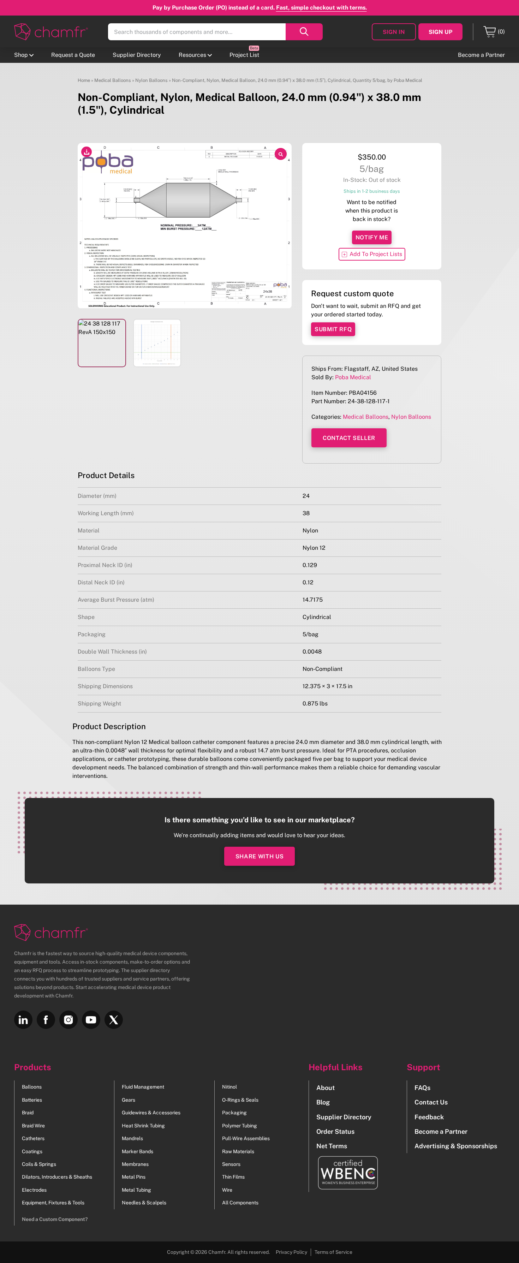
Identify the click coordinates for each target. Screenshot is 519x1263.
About (325, 1087)
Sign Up (440, 32)
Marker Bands (137, 1151)
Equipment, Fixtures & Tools (53, 1202)
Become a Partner (481, 55)
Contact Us (431, 1102)
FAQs (422, 1087)
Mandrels (132, 1138)
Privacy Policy (291, 1252)
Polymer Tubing (239, 1125)
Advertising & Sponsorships (455, 1146)
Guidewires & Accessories (151, 1112)
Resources (192, 55)
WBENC (344, 1172)
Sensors (231, 1164)
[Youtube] (91, 1020)
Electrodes (34, 1190)
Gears (128, 1100)
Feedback (429, 1117)
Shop (21, 55)
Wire (227, 1190)
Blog (323, 1102)
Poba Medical (353, 377)
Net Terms (331, 1146)
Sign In (394, 32)
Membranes (135, 1164)
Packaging (234, 1112)
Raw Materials (238, 1151)
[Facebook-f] (46, 1020)
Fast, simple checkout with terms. (321, 7)
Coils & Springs (39, 1164)
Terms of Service (333, 1252)
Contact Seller (349, 438)
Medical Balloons (112, 80)
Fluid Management (143, 1087)
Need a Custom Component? (55, 1219)
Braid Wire (33, 1125)
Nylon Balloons (151, 80)
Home (84, 80)
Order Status (335, 1131)
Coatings (32, 1151)
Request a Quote (73, 55)
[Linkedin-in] (23, 1020)
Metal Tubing (136, 1190)
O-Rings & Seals (240, 1100)
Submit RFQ (333, 329)
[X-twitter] (114, 1020)
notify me (372, 237)
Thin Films (233, 1177)
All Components (240, 1202)
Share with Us (259, 856)
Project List (244, 55)
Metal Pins (133, 1177)
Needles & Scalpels (144, 1202)
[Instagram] (68, 1020)
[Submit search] (304, 31)
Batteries (32, 1100)
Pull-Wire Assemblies (246, 1138)
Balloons (32, 1087)
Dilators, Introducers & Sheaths (57, 1177)
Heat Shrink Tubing (143, 1125)
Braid (28, 1112)
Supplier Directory (137, 55)
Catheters (33, 1138)
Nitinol (229, 1087)
